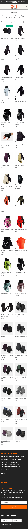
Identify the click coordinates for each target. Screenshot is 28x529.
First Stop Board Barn (8, 524)
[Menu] (1, 6)
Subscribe (14, 507)
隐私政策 (7, 515)
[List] (26, 22)
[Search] (4, 6)
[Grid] (24, 22)
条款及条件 (13, 515)
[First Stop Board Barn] (14, 7)
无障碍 (2, 515)
